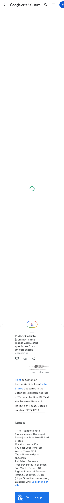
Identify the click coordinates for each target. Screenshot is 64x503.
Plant (18, 379)
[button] (5, 5)
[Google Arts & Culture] (25, 5)
